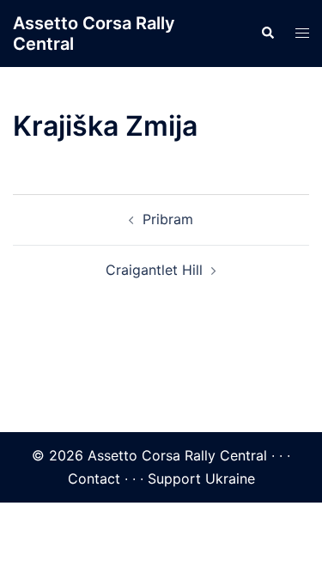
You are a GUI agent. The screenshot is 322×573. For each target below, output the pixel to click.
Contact (94, 478)
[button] (267, 33)
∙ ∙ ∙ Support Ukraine (190, 478)
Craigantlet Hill (154, 269)
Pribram (168, 219)
